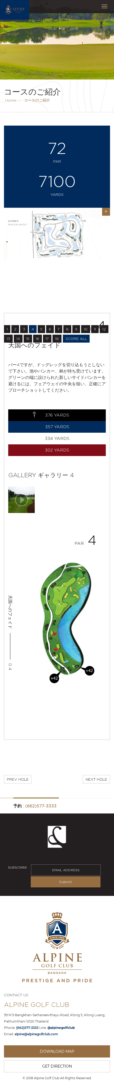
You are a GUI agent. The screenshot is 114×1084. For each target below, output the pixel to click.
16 (37, 338)
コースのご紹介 (37, 100)
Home (10, 100)
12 (104, 329)
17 (47, 338)
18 (57, 338)
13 (8, 338)
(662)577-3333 (40, 806)
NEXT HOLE (96, 779)
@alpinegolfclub (61, 1028)
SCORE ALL (76, 338)
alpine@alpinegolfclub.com (36, 1034)
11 (95, 329)
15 (27, 338)
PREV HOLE (18, 779)
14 (18, 338)
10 (85, 329)
